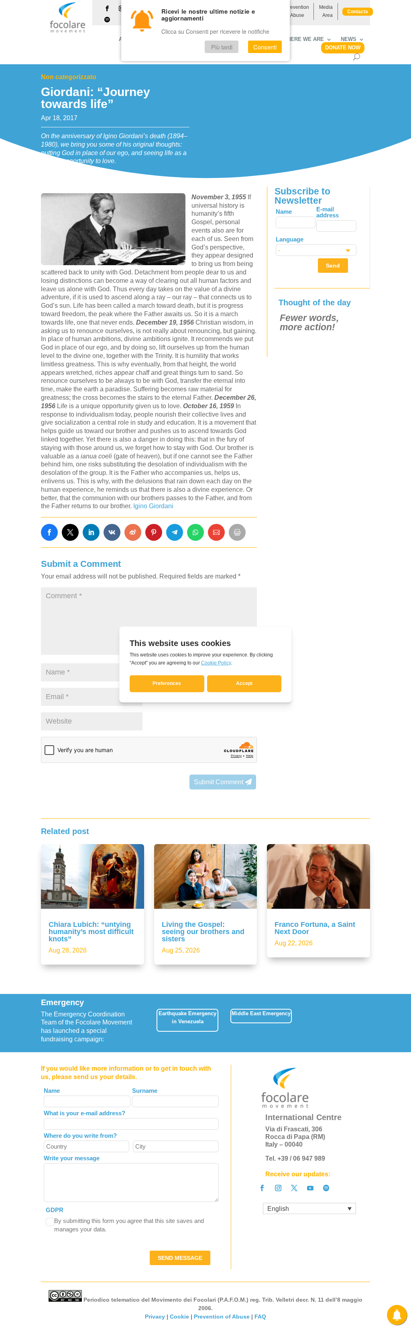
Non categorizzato (68, 77)
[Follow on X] (294, 1188)
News (348, 39)
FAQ (260, 1316)
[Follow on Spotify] (107, 19)
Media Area (326, 11)
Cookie (179, 1316)
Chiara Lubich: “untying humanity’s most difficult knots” (91, 931)
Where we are (303, 39)
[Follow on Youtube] (310, 1188)
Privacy (155, 1316)
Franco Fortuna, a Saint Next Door (315, 928)
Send (333, 265)
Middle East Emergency (261, 1013)
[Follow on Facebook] (107, 8)
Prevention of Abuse (297, 11)
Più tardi (221, 47)
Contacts (357, 11)
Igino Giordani (153, 506)
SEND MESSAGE (180, 1258)
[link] (49, 532)
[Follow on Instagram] (278, 1188)
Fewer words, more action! (309, 322)
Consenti (265, 47)
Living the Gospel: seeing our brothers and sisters (203, 931)
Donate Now (342, 48)
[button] (371, 1023)
